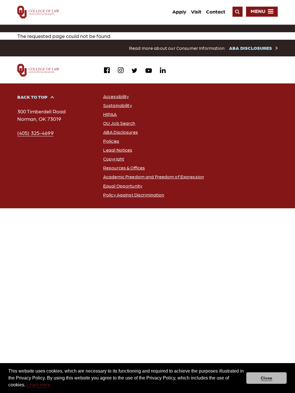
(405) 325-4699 (35, 133)
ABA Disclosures (120, 132)
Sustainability (117, 105)
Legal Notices (118, 149)
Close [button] (266, 378)
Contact (215, 11)
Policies (111, 141)
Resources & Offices (124, 167)
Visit (196, 11)
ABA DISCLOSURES (250, 48)
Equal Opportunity (122, 185)
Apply (179, 11)
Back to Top (32, 97)
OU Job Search (119, 123)
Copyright (113, 158)
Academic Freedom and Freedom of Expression (153, 176)
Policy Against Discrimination (133, 194)
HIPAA (110, 114)
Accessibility (116, 96)
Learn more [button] (38, 384)
